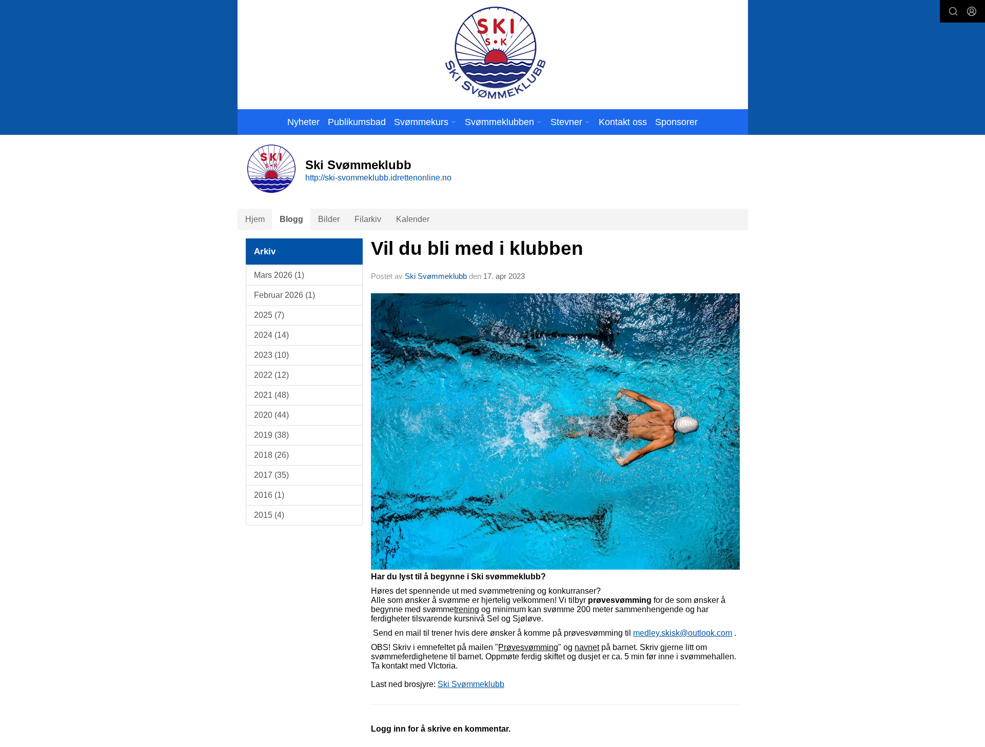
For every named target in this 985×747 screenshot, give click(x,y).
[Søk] (953, 11)
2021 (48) (271, 395)
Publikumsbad (357, 122)
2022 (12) (271, 375)
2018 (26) (271, 455)
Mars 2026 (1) (279, 275)
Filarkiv (367, 219)
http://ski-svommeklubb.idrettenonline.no (378, 177)
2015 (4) (269, 515)
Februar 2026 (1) (284, 295)
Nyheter (303, 122)
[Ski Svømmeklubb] (495, 52)
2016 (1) (269, 495)
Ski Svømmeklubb (436, 276)
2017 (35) (271, 475)
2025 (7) (269, 315)
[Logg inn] (971, 11)
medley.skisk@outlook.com (682, 633)
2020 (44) (271, 415)
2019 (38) (271, 435)
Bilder (329, 219)
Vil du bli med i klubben (477, 248)
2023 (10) (271, 355)
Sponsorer (676, 122)
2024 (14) (271, 335)
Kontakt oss (623, 122)
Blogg (291, 219)
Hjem (255, 219)
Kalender (412, 219)
